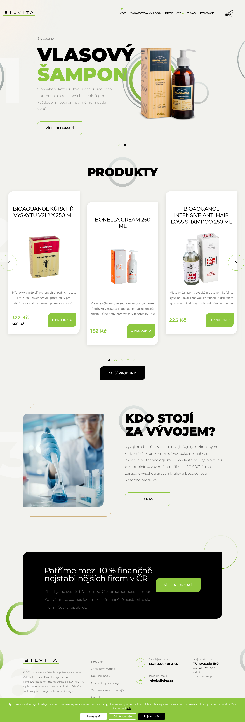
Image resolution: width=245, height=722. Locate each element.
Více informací (60, 128)
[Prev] (9, 263)
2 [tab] (125, 145)
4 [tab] (128, 360)
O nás (191, 13)
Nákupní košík (100, 676)
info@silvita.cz (161, 680)
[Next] (236, 263)
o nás (147, 499)
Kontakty (207, 13)
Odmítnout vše (122, 716)
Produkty (173, 13)
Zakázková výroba (145, 13)
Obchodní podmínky (105, 683)
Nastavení (93, 716)
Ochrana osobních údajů (107, 690)
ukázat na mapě (203, 676)
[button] (183, 13)
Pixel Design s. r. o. (56, 677)
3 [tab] (122, 360)
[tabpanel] (122, 86)
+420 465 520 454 (163, 664)
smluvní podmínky (35, 691)
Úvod (121, 13)
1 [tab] (119, 145)
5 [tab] (134, 360)
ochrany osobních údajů (63, 686)
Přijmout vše (152, 716)
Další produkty (122, 373)
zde (129, 708)
